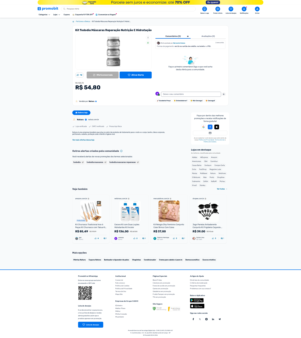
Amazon (214, 157)
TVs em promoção (159, 297)
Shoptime (220, 177)
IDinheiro (118, 305)
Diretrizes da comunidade (199, 280)
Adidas (194, 157)
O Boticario (196, 177)
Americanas (196, 161)
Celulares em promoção (161, 283)
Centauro (207, 165)
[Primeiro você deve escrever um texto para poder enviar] (224, 94)
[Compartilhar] (148, 43)
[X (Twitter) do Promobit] (200, 319)
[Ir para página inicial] (74, 21)
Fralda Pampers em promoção (164, 294)
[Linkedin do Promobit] (213, 319)
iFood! (194, 185)
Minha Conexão (121, 314)
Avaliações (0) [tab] (208, 36)
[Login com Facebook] (210, 127)
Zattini (205, 181)
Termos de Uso (220, 140)
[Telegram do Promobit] (219, 319)
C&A (205, 161)
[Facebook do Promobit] (193, 319)
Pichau (222, 181)
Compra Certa (219, 165)
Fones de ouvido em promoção (164, 286)
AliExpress (204, 157)
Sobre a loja (82, 113)
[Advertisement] (117, 174)
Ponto (212, 177)
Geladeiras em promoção (162, 291)
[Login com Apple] (216, 127)
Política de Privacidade (206, 140)
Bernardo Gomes (179, 43)
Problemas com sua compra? (200, 288)
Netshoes (222, 173)
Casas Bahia (196, 165)
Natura (213, 173)
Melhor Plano (120, 308)
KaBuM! (214, 181)
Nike (205, 177)
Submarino (196, 181)
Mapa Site (119, 294)
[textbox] (191, 94)
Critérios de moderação (198, 283)
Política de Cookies (210, 142)
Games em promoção (160, 288)
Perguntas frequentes (198, 286)
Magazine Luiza (215, 169)
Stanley (202, 185)
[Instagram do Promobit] (206, 319)
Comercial (119, 280)
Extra (194, 169)
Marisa (194, 173)
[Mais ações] (148, 37)
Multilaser (203, 173)
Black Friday (157, 280)
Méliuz (117, 311)
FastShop (202, 169)
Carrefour (214, 161)
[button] (202, 127)
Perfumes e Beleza (83, 21)
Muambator (119, 317)
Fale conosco (120, 283)
